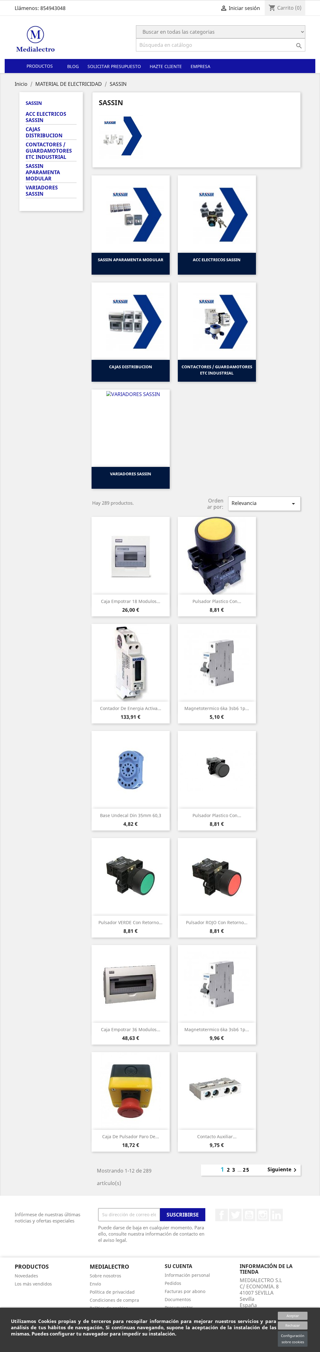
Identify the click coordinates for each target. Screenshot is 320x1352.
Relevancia (264, 503)
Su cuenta (178, 1266)
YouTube (249, 1215)
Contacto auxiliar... (217, 1136)
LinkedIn (276, 1215)
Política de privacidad (112, 1292)
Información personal (187, 1275)
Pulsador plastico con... (216, 601)
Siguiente (283, 1170)
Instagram (263, 1215)
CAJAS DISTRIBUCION (44, 132)
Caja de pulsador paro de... (130, 1136)
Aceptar (293, 1315)
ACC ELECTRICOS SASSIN (46, 117)
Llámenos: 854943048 (40, 8)
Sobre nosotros (105, 1276)
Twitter (235, 1215)
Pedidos (173, 1283)
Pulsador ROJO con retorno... (217, 922)
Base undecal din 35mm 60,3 (130, 815)
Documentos (178, 1299)
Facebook (221, 1215)
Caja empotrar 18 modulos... (130, 601)
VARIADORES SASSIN (42, 190)
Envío (95, 1284)
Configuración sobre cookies (292, 1338)
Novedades (26, 1276)
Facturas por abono (185, 1291)
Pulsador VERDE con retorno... (130, 922)
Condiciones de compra (114, 1300)
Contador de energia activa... (130, 708)
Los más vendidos (33, 1284)
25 (246, 1169)
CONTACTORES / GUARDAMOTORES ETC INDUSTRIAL (49, 150)
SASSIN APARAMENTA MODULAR (43, 172)
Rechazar (292, 1325)
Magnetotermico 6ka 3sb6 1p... (216, 708)
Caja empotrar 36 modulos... (130, 1029)
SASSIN (34, 103)
